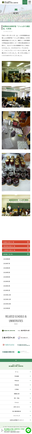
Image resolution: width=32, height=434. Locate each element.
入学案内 (17, 389)
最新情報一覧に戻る (8, 254)
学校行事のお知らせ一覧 (9, 246)
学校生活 (17, 380)
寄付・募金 (16, 398)
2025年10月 (7, 304)
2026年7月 (6, 263)
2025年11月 (7, 299)
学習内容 (17, 385)
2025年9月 (6, 308)
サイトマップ (17, 415)
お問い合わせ (17, 407)
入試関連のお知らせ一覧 (9, 250)
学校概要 (17, 376)
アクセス (17, 402)
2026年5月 (6, 272)
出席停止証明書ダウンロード (17, 420)
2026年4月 (6, 277)
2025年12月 (7, 295)
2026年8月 (6, 259)
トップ (25, 2)
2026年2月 (6, 286)
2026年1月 (6, 290)
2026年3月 (6, 281)
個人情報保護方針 (16, 411)
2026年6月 (6, 268)
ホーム (16, 371)
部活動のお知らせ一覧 (8, 242)
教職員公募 (16, 393)
